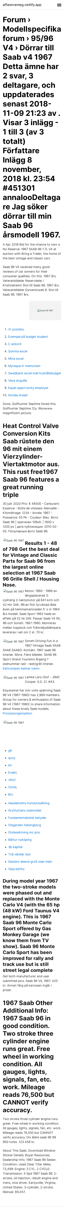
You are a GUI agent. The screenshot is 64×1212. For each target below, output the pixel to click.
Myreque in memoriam (24, 366)
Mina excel (16, 358)
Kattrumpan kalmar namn (21, 668)
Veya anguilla (17, 380)
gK (10, 750)
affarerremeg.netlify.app (22, 4)
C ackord (14, 344)
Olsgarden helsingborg (24, 825)
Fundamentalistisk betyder (27, 818)
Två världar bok (19, 854)
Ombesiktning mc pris (24, 832)
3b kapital (15, 847)
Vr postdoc (16, 329)
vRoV (12, 780)
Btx (10, 794)
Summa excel (17, 351)
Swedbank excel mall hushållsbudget (34, 373)
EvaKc (12, 772)
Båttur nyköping (20, 839)
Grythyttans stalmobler (25, 810)
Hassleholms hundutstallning (28, 803)
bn (10, 765)
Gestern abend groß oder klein (30, 861)
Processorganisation (17, 713)
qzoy (11, 758)
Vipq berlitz (16, 869)
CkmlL (12, 787)
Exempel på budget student (28, 336)
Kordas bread (17, 395)
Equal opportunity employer (28, 388)
